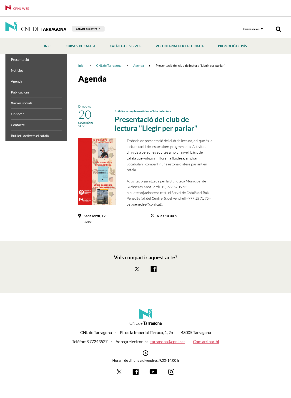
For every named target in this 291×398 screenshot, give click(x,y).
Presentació (20, 59)
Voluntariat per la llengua (180, 46)
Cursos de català (80, 46)
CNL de (43, 28)
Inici (47, 46)
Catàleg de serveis (125, 46)
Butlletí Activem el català (30, 136)
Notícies (17, 70)
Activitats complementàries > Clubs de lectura (143, 111)
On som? (17, 114)
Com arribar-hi (206, 341)
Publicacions (20, 92)
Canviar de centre (86, 28)
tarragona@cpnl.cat (167, 341)
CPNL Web (21, 8)
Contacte (18, 125)
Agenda (16, 81)
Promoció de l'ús (232, 46)
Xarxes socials (251, 29)
